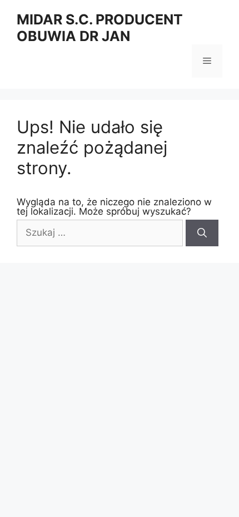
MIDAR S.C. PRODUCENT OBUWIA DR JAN (100, 27)
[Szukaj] (202, 233)
